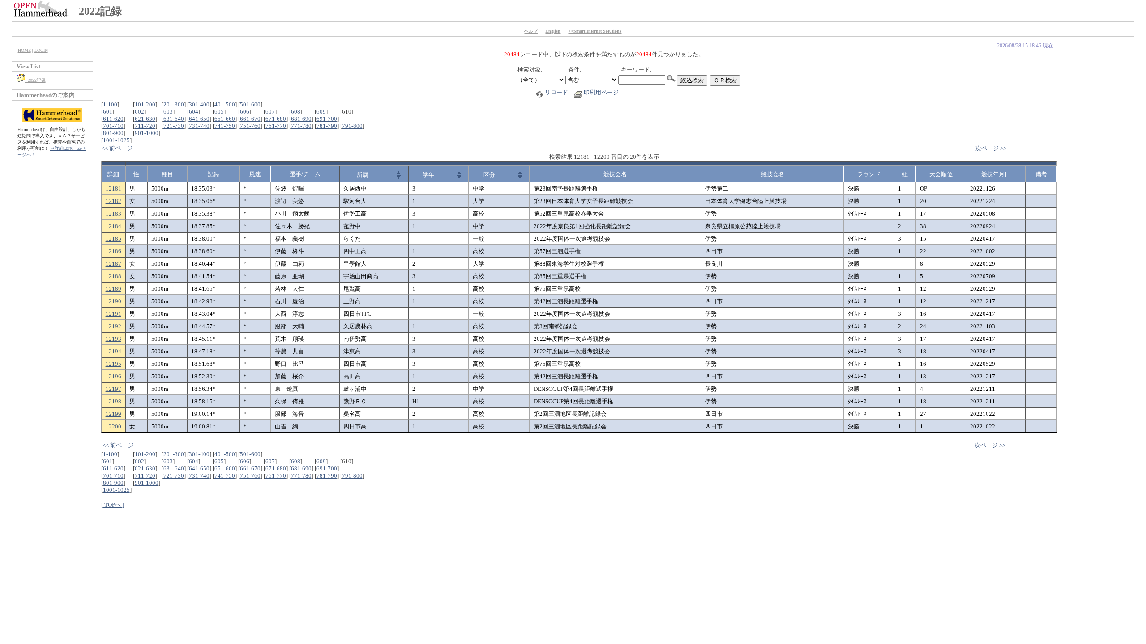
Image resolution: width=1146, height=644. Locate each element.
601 (107, 111)
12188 (113, 276)
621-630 (145, 118)
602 (139, 111)
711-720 (145, 126)
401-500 (224, 104)
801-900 (113, 133)
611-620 (113, 118)
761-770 (275, 126)
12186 (113, 251)
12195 (113, 363)
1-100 (110, 104)
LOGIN (41, 50)
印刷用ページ (600, 92)
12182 (113, 201)
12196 (113, 376)
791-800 (352, 126)
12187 (113, 263)
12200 (113, 426)
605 (219, 111)
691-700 (326, 118)
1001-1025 (116, 140)
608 (295, 111)
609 (321, 111)
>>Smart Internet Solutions (594, 31)
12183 (113, 213)
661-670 (250, 118)
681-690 (301, 118)
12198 (113, 401)
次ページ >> (990, 148)
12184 (113, 226)
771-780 (301, 126)
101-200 (145, 104)
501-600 (250, 104)
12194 (113, 351)
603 (168, 111)
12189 (113, 288)
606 (244, 111)
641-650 (199, 118)
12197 (113, 389)
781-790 (326, 126)
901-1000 (146, 133)
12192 (113, 326)
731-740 (199, 126)
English (552, 31)
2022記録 (35, 80)
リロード (555, 92)
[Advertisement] (52, 226)
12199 (113, 414)
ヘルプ (531, 31)
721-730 (173, 126)
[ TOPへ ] (112, 504)
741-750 (224, 126)
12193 (113, 338)
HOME (24, 50)
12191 (113, 313)
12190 (113, 301)
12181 (113, 188)
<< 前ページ (117, 148)
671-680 (275, 118)
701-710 (113, 126)
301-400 (199, 104)
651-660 (224, 118)
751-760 (250, 126)
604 (193, 111)
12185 (113, 238)
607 (270, 111)
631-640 (173, 118)
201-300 (173, 104)
